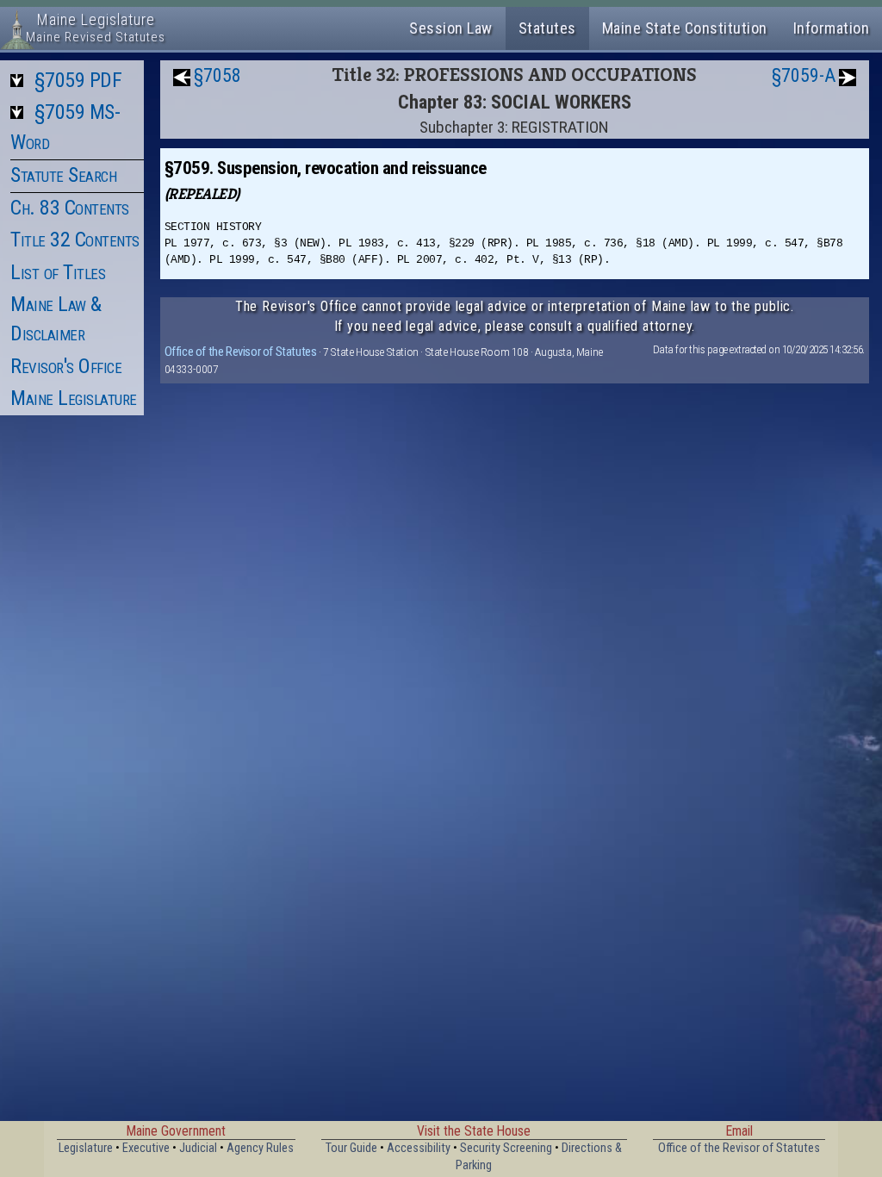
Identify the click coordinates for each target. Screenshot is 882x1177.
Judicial (198, 1148)
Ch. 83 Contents (69, 208)
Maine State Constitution (684, 28)
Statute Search (63, 175)
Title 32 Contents (75, 239)
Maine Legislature (73, 398)
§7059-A (803, 75)
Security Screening (506, 1148)
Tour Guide (351, 1148)
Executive (146, 1148)
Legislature (86, 1148)
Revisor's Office (65, 366)
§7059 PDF (78, 80)
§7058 (217, 75)
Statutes (547, 28)
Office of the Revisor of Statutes (241, 351)
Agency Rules (260, 1148)
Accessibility (418, 1148)
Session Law (451, 28)
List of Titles (57, 272)
